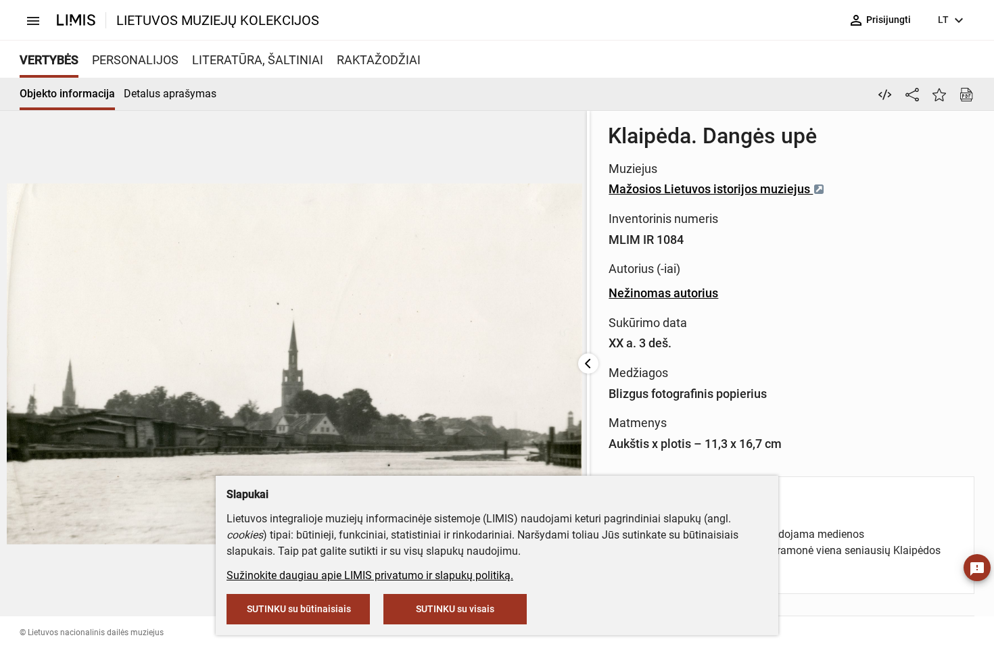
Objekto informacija (67, 93)
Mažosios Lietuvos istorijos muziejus (711, 189)
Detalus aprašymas (170, 93)
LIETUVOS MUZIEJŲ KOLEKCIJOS (217, 20)
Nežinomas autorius (663, 293)
